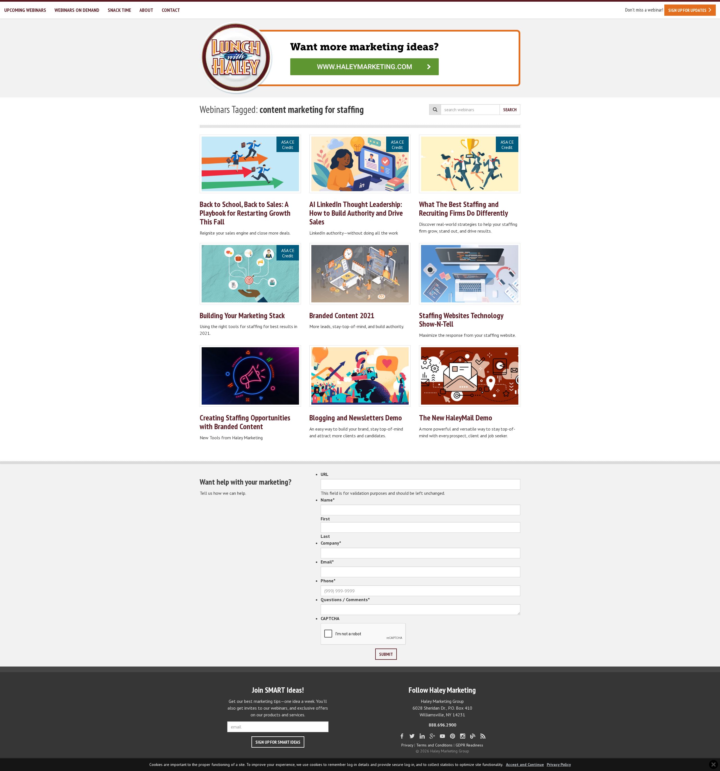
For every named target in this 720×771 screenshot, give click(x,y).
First (325, 519)
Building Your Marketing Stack (242, 315)
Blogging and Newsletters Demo (355, 417)
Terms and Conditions (434, 745)
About (146, 10)
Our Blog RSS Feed (482, 736)
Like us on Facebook (401, 736)
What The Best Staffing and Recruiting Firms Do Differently (463, 208)
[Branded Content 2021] (360, 273)
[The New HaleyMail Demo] (469, 376)
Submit (386, 654)
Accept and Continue (525, 765)
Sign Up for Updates (687, 10)
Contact (171, 10)
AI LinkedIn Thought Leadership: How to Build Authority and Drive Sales (356, 213)
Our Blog (472, 736)
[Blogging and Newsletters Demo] (360, 376)
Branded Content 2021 (341, 315)
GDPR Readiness (469, 745)
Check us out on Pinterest (452, 736)
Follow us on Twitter (412, 736)
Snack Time (119, 10)
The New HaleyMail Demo (455, 417)
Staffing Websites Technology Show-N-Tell (461, 319)
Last (325, 536)
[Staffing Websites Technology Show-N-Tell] (469, 273)
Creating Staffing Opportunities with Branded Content (245, 421)
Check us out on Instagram (462, 736)
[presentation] (363, 634)
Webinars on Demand (77, 10)
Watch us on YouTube (442, 736)
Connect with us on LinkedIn (422, 736)
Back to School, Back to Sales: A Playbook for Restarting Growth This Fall (245, 213)
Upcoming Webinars (25, 10)
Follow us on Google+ (432, 736)
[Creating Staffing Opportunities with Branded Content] (250, 376)
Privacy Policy (559, 765)
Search (510, 109)
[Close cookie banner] (713, 764)
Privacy (407, 745)
